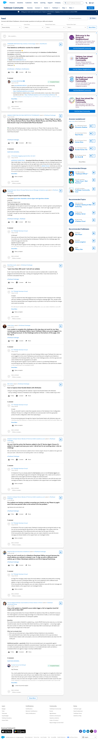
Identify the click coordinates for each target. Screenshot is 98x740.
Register (57, 12)
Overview (30, 8)
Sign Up (90, 8)
